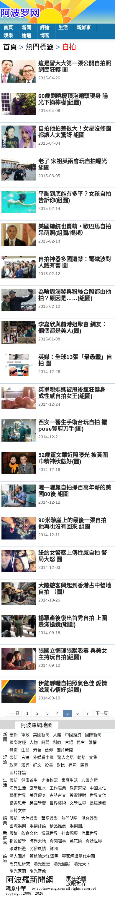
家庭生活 (69, 780)
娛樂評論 (37, 825)
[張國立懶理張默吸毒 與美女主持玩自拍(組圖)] (26, 659)
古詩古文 (58, 795)
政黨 (13, 765)
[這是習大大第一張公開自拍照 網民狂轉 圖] (26, 72)
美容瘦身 (37, 795)
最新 (13, 734)
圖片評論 (17, 772)
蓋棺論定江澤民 (43, 856)
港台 (37, 749)
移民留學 (17, 840)
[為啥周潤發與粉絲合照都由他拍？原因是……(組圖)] (26, 300)
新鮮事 (84, 27)
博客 (45, 35)
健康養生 (29, 780)
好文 (37, 765)
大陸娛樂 (29, 818)
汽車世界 (89, 833)
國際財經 (17, 742)
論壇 (26, 35)
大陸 (57, 734)
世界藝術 (58, 803)
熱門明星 (69, 818)
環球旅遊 (17, 848)
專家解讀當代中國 (78, 856)
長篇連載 (98, 803)
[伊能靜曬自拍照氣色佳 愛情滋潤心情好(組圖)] (26, 692)
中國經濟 (73, 734)
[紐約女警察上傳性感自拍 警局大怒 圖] (26, 561)
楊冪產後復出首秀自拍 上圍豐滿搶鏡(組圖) (72, 621)
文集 (93, 757)
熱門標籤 (39, 47)
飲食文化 (29, 833)
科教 (57, 742)
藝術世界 (17, 795)
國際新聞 (93, 734)
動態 (81, 757)
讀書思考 (17, 803)
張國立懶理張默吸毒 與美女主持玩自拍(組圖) (72, 654)
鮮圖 (54, 848)
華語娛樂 (49, 818)
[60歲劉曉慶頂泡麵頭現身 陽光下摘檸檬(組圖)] (26, 104)
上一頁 (13, 713)
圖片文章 (17, 810)
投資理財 (78, 795)
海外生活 (17, 787)
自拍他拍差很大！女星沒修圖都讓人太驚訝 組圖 (74, 132)
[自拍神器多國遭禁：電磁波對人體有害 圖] (26, 268)
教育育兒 (78, 787)
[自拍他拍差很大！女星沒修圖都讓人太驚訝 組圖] (26, 137)
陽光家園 (17, 871)
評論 (45, 27)
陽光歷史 (42, 863)
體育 (13, 749)
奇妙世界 (94, 840)
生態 (25, 749)
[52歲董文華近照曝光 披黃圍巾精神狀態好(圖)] (26, 463)
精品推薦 (58, 825)
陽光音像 (37, 871)
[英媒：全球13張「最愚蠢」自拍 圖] (26, 365)
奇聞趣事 (58, 840)
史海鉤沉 (49, 780)
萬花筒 (76, 840)
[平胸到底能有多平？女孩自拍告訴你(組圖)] (26, 202)
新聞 (26, 27)
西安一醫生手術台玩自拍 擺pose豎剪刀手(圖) (72, 425)
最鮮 (13, 833)
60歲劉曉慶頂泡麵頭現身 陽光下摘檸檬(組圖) (73, 99)
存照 (72, 765)
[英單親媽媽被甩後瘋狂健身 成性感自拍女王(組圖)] (26, 398)
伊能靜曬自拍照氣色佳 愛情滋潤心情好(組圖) (72, 686)
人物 (33, 742)
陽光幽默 (62, 863)
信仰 (49, 749)
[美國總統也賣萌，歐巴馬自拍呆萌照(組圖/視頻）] (26, 235)
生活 (63, 27)
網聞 (45, 742)
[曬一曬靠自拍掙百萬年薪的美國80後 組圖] (26, 496)
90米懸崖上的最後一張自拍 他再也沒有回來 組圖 (72, 523)
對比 (61, 765)
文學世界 (78, 803)
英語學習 (37, 803)
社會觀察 (69, 833)
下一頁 (102, 713)
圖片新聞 (65, 749)
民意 (84, 765)
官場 (69, 742)
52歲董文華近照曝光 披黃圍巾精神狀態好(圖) (73, 458)
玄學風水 (37, 787)
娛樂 (8, 35)
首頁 (8, 27)
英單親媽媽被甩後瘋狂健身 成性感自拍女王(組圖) (72, 393)
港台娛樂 (89, 818)
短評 (25, 765)
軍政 (25, 734)
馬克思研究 (19, 863)
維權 (92, 742)
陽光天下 (82, 863)
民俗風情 (37, 848)
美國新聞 (41, 734)
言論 (25, 757)
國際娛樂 (17, 825)
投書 (49, 765)
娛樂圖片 (78, 825)
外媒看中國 (43, 757)
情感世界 (49, 833)
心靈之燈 (89, 780)
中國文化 (98, 787)
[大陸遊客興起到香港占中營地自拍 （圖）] (26, 594)
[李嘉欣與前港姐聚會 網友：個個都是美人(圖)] (26, 333)
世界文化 (98, 795)
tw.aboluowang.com (48, 888)
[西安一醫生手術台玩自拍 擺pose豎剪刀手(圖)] (26, 431)
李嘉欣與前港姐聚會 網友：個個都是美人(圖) (72, 327)
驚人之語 (65, 757)
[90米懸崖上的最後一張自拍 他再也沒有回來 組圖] (26, 529)
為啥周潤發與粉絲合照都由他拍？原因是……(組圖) (74, 295)
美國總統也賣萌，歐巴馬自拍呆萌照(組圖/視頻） (74, 229)
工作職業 (58, 787)
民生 (81, 742)
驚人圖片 (17, 856)
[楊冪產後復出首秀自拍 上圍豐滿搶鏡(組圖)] (26, 627)
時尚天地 (37, 840)
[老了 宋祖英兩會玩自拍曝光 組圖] (26, 170)
